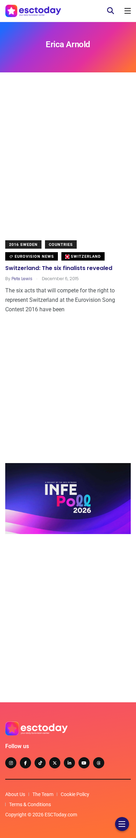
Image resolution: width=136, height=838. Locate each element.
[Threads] (98, 762)
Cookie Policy (75, 794)
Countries (61, 244)
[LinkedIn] (69, 762)
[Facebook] (25, 762)
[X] (54, 762)
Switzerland (85, 256)
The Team (42, 794)
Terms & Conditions (30, 804)
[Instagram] (10, 762)
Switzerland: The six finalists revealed (58, 268)
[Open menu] (127, 10)
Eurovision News (33, 256)
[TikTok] (40, 762)
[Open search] (110, 10)
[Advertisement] (68, 161)
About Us (15, 794)
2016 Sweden (23, 244)
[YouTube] (84, 762)
